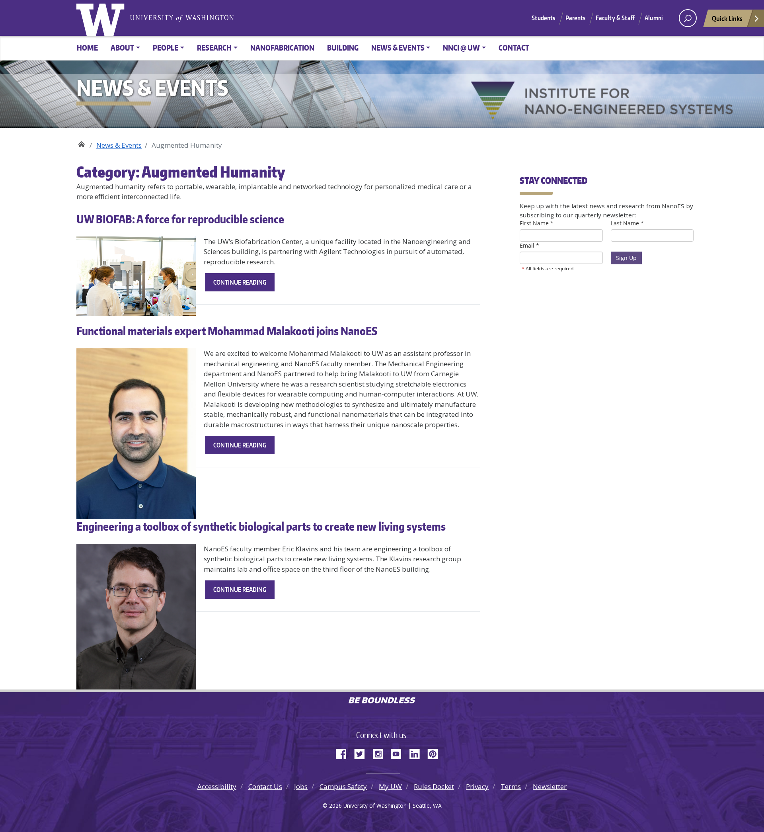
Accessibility (216, 786)
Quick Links (727, 18)
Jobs (301, 786)
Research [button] (214, 48)
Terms (511, 786)
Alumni (654, 18)
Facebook (344, 752)
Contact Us (265, 786)
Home (87, 48)
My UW (390, 786)
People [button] (165, 48)
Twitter (362, 752)
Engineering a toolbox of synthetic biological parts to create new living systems (261, 526)
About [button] (122, 48)
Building (343, 48)
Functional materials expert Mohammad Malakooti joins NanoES (226, 331)
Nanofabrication (282, 48)
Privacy (477, 786)
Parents (575, 18)
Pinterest (435, 752)
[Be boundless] (382, 701)
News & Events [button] (398, 48)
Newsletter (550, 786)
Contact (514, 48)
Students (543, 18)
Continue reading (244, 284)
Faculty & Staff (615, 18)
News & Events (119, 145)
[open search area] (688, 18)
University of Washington (102, 18)
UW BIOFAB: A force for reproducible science (180, 219)
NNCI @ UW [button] (461, 48)
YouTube (399, 752)
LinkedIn (417, 752)
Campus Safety (343, 786)
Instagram (380, 752)
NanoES (81, 142)
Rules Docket (434, 786)
